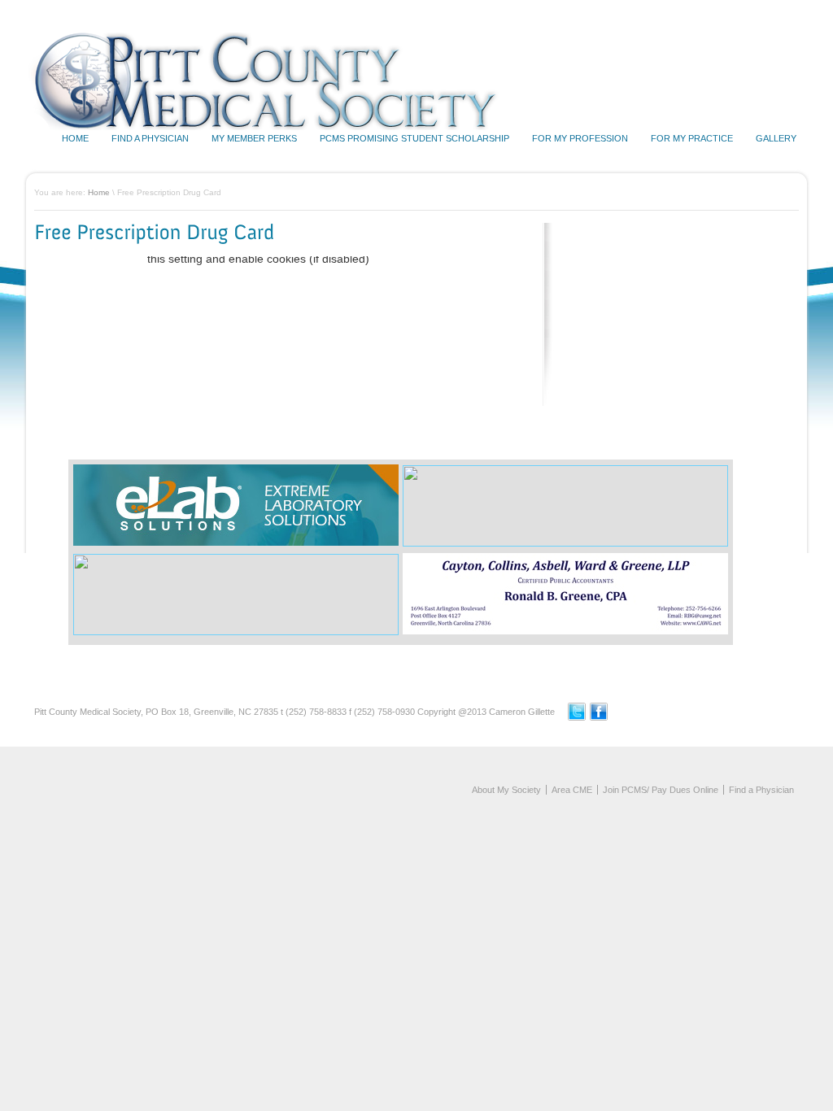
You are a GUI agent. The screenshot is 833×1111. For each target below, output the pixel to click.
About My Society (506, 790)
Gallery (776, 138)
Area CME (572, 790)
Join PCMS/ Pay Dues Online (660, 790)
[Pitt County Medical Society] (272, 127)
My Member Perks (254, 138)
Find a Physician (150, 138)
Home (75, 138)
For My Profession (580, 138)
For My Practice (692, 138)
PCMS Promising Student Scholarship (414, 138)
